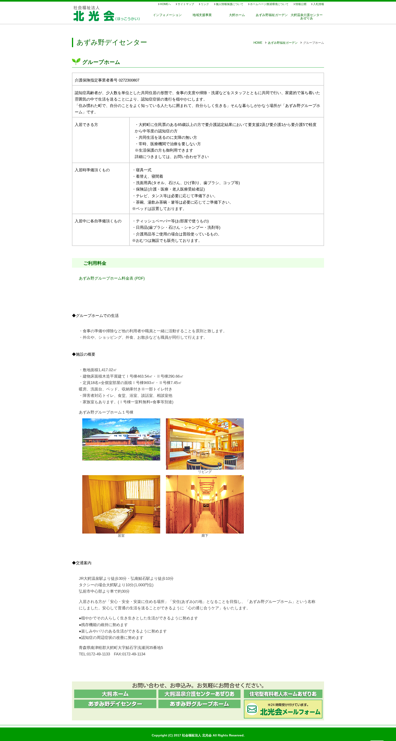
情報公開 (300, 4)
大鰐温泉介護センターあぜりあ (307, 16)
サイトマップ (186, 4)
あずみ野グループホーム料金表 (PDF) (112, 278)
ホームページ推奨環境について (269, 4)
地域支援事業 (202, 15)
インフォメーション (167, 15)
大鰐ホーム (237, 15)
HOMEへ (165, 4)
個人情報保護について (229, 4)
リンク (205, 4)
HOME (257, 42)
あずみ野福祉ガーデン (272, 15)
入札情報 (318, 4)
